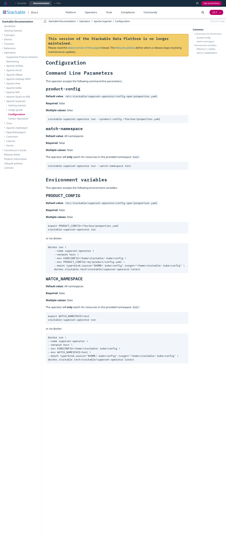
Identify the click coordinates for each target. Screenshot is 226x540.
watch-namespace (205, 41)
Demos (8, 39)
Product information (15, 159)
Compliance (128, 12)
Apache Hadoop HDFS (18, 79)
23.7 (214, 12)
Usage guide (15, 110)
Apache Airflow (14, 66)
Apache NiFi (13, 92)
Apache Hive (13, 83)
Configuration (16, 114)
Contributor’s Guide (15, 150)
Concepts (9, 35)
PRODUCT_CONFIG (206, 49)
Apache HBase (14, 74)
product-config (204, 37)
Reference (10, 48)
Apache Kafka (14, 88)
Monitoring (12, 61)
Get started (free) (211, 3)
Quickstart (10, 26)
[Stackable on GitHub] (197, 3)
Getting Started (13, 30)
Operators (91, 12)
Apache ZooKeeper (17, 127)
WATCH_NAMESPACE (207, 53)
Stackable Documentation (17, 21)
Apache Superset (16, 101)
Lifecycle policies (13, 163)
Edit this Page (217, 21)
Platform (71, 12)
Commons (12, 136)
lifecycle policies (125, 47)
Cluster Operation (18, 118)
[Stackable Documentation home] (5, 3)
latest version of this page (83, 47)
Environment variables (205, 45)
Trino (9, 123)
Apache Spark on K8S (18, 96)
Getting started (17, 105)
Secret (9, 145)
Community (150, 12)
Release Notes (12, 154)
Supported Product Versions (22, 57)
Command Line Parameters (208, 33)
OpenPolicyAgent (16, 132)
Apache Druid (14, 70)
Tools (109, 12)
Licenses (9, 167)
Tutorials (9, 43)
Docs (34, 12)
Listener (10, 141)
